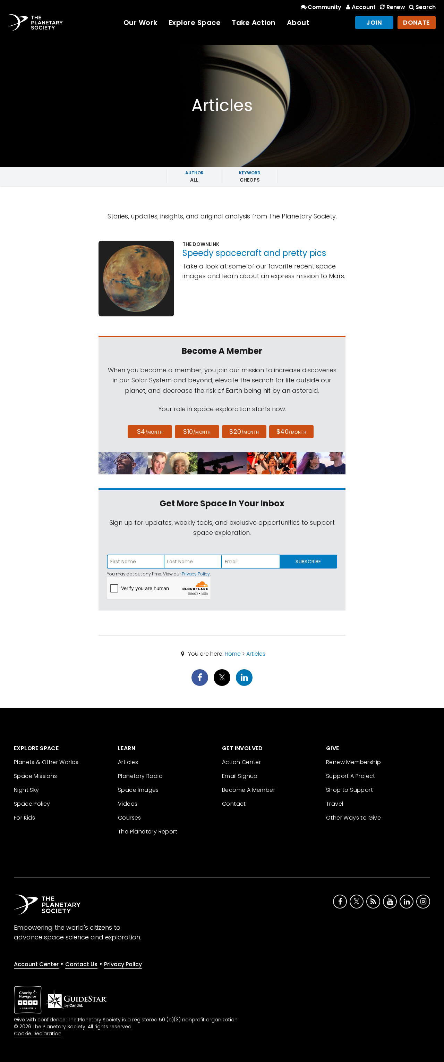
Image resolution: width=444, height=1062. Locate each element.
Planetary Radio (140, 776)
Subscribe (308, 561)
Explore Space (195, 22)
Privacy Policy (196, 574)
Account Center (36, 964)
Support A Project (350, 776)
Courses (129, 818)
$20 (244, 431)
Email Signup (240, 776)
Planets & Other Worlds (46, 762)
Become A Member (248, 790)
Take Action (254, 22)
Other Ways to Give (353, 818)
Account (364, 7)
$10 (197, 431)
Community (324, 7)
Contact (234, 804)
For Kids (24, 818)
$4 (150, 431)
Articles (255, 654)
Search (426, 7)
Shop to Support (349, 790)
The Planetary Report (147, 832)
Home (233, 654)
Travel (334, 804)
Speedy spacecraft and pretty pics (254, 253)
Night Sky (26, 790)
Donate (416, 22)
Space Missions (35, 776)
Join (374, 22)
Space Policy (32, 804)
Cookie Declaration (37, 1033)
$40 (291, 431)
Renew (395, 7)
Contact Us (81, 964)
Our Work (140, 22)
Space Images (138, 790)
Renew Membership (353, 762)
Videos (127, 804)
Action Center (241, 762)
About (298, 22)
